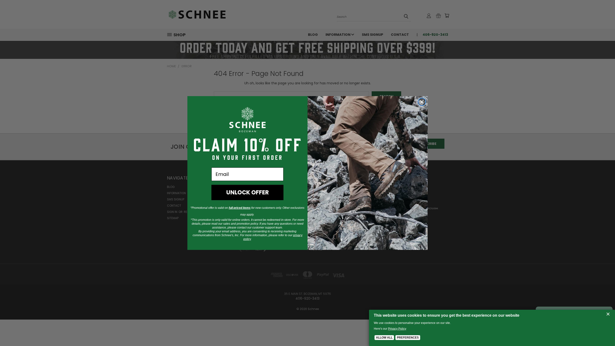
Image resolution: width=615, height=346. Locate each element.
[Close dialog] (422, 102)
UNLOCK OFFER (247, 192)
